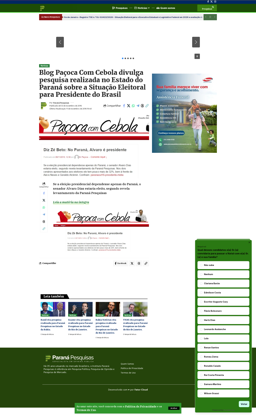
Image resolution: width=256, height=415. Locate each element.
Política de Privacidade (140, 406)
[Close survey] (249, 242)
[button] (174, 408)
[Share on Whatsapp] (133, 105)
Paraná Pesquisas (61, 103)
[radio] (201, 265)
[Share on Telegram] (138, 105)
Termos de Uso (86, 410)
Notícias (44, 65)
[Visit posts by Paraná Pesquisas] (43, 105)
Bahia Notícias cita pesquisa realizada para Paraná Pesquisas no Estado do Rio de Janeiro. (107, 326)
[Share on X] (129, 105)
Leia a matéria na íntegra (71, 202)
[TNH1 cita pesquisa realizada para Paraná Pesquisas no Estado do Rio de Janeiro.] (135, 309)
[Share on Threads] (142, 105)
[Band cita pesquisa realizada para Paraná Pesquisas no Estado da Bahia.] (53, 309)
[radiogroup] (223, 329)
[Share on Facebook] (124, 105)
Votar (244, 404)
